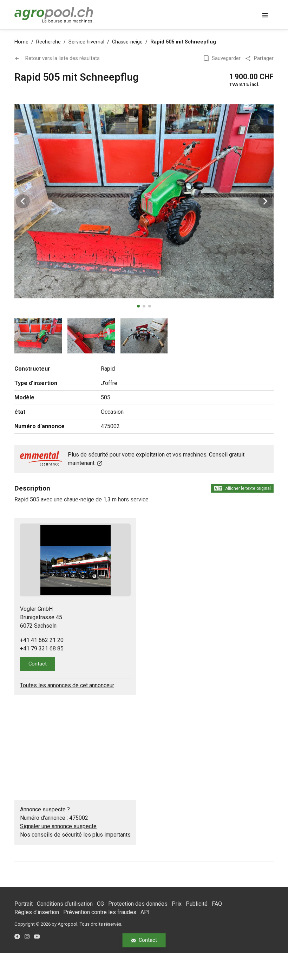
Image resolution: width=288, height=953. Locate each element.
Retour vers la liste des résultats (62, 58)
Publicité (197, 903)
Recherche (48, 42)
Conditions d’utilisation (65, 903)
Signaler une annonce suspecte (58, 826)
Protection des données (138, 903)
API (145, 912)
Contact (148, 940)
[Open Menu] (265, 14)
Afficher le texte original (248, 488)
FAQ (217, 903)
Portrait (23, 903)
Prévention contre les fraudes (99, 912)
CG (100, 903)
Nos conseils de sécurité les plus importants (75, 834)
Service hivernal (86, 42)
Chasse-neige (127, 42)
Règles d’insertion (36, 912)
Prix (177, 903)
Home (21, 42)
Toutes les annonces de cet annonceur (67, 685)
